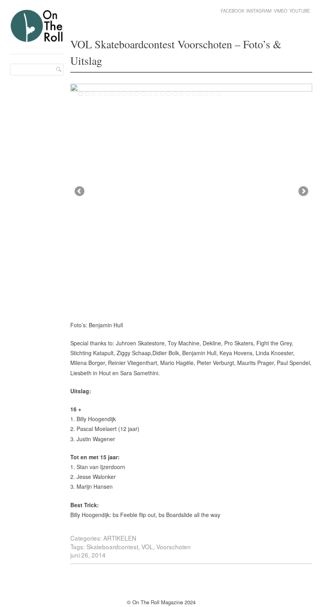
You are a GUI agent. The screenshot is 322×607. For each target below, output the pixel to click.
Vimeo (280, 10)
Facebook (232, 10)
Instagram (258, 10)
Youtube (299, 10)
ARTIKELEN (119, 538)
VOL (147, 546)
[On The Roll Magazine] (37, 39)
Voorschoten (173, 546)
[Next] (251, 190)
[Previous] (130, 190)
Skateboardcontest (112, 546)
